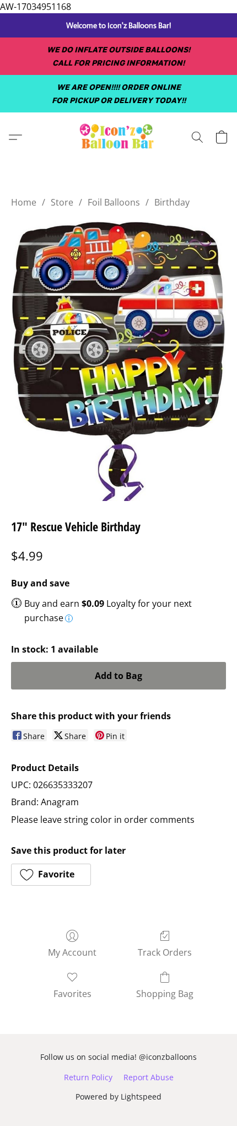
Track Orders (165, 952)
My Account (72, 952)
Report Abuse (148, 1077)
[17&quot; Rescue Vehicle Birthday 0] (118, 360)
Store (62, 202)
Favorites (72, 994)
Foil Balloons (114, 202)
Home (23, 202)
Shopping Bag (164, 994)
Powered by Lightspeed (118, 1096)
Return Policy (88, 1077)
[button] (118, 137)
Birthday (172, 202)
